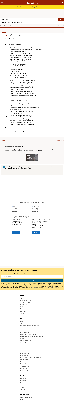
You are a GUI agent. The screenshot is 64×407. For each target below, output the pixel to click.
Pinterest (23, 383)
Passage (4, 30)
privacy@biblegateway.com (52, 287)
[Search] (61, 19)
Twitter (22, 387)
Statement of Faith (25, 302)
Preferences (23, 399)
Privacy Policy (33, 287)
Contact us (23, 330)
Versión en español (26, 397)
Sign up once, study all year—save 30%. (32, 7)
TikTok (22, 385)
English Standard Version (13, 146)
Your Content (30, 30)
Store (21, 307)
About (22, 298)
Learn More (22, 172)
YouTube (22, 389)
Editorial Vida (24, 362)
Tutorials (22, 323)
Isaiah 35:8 (10, 131)
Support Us (23, 313)
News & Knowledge (26, 300)
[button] (62, 3)
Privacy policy (24, 332)
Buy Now (16, 232)
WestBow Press (24, 366)
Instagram (23, 380)
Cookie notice (24, 338)
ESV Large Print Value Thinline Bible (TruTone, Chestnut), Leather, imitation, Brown (41, 221)
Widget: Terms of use (26, 343)
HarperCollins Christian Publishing (30, 357)
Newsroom (23, 311)
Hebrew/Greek (20, 30)
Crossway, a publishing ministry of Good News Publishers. (29, 149)
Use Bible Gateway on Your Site (29, 325)
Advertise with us (25, 328)
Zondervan (23, 368)
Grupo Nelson (24, 359)
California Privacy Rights (28, 334)
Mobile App (23, 304)
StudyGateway (24, 353)
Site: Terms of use (25, 341)
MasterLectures (25, 370)
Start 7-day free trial (10, 172)
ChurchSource (24, 355)
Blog (21, 309)
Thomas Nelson (25, 364)
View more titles (32, 239)
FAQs (21, 321)
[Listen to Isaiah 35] (24, 35)
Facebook (23, 378)
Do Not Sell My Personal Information (31, 336)
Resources (11, 30)
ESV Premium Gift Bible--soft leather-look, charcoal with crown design (20, 217)
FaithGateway (24, 351)
